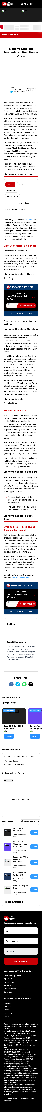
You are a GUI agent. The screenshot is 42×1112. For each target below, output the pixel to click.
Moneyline (11, 190)
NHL (19, 757)
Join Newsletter (21, 961)
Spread (10, 184)
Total (21, 184)
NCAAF (24, 757)
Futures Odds (12, 196)
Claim (9, 736)
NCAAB (31, 757)
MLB (14, 757)
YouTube (7, 1006)
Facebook (8, 1013)
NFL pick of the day (20, 578)
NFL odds (28, 219)
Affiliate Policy (9, 985)
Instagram (7, 1003)
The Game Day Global (12, 976)
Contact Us (8, 992)
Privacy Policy (9, 982)
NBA (9, 757)
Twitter (6, 1010)
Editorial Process (10, 989)
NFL (5, 757)
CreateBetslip (27, 4)
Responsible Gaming (31, 821)
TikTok (6, 1016)
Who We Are (9, 979)
